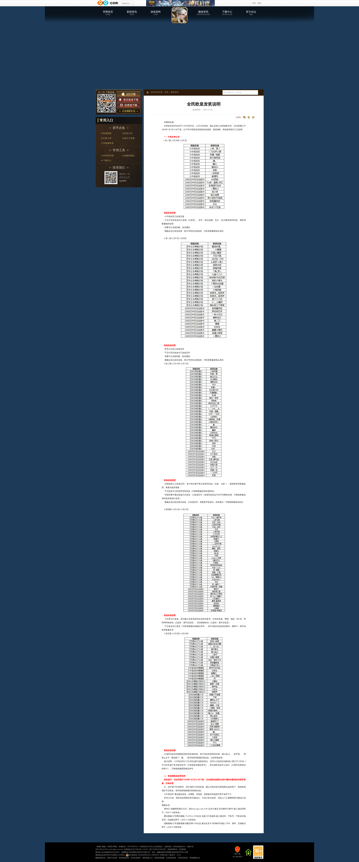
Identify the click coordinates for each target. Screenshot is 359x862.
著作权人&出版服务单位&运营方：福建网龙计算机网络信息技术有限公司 (122, 852)
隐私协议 (168, 847)
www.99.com (107, 3)
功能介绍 (190, 847)
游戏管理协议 (172, 849)
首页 (166, 92)
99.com (107, 849)
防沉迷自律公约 (179, 847)
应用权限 (182, 849)
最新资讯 (175, 92)
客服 (259, 3)
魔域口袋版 (101, 847)
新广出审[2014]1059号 (157, 849)
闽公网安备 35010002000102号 (140, 855)
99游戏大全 (125, 3)
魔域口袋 (180, 3)
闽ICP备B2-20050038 (237, 855)
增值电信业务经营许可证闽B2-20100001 (110, 855)
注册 (254, 3)
